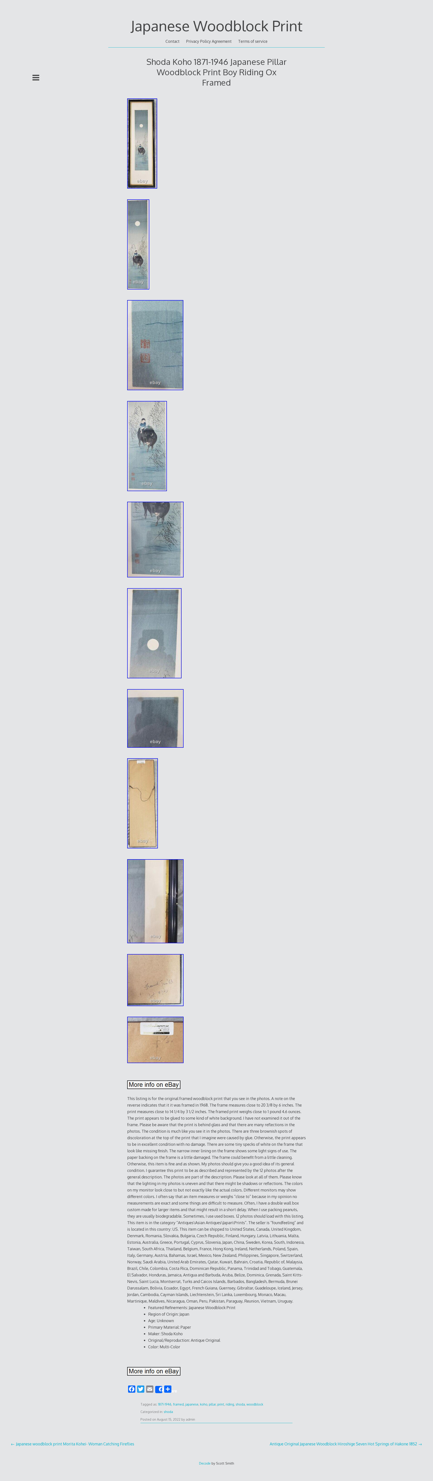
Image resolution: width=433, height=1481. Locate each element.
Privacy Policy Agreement (209, 41)
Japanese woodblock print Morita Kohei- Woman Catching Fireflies (75, 1443)
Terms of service (252, 41)
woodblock (254, 1404)
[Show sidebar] (35, 77)
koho (203, 1404)
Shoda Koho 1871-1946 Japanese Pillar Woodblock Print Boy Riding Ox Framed (216, 72)
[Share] (158, 1389)
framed (178, 1404)
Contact (173, 41)
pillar (212, 1404)
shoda (240, 1404)
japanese (191, 1404)
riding (230, 1404)
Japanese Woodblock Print (216, 25)
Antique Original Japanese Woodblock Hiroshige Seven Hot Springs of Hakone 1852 (343, 1443)
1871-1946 (164, 1404)
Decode (205, 1463)
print (220, 1404)
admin (190, 1419)
